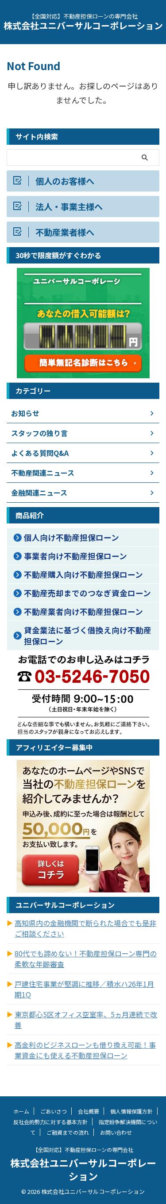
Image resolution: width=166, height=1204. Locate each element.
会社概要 (88, 1111)
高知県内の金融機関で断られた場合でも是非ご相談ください (85, 928)
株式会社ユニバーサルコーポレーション (83, 25)
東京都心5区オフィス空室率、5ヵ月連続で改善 (86, 1019)
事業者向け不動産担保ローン (75, 555)
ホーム (21, 1111)
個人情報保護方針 (131, 1111)
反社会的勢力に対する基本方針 (50, 1121)
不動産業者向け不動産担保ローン (83, 611)
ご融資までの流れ (67, 1132)
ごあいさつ (53, 1111)
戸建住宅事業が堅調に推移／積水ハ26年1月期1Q (84, 989)
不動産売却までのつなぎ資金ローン (87, 592)
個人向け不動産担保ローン (71, 537)
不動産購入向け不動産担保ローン (83, 574)
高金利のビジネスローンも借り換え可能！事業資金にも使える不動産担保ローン (85, 1050)
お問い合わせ (116, 1132)
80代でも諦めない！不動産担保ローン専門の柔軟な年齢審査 (86, 958)
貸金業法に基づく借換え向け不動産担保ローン (87, 636)
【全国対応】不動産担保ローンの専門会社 (83, 1149)
